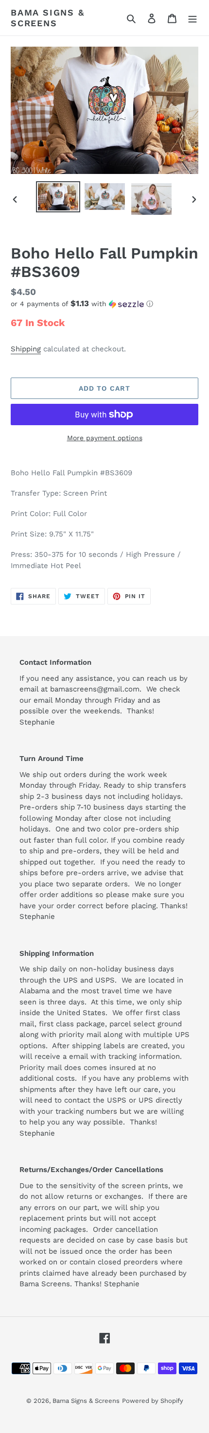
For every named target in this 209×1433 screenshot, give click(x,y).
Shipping (26, 349)
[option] (58, 197)
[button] (82, 304)
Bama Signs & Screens (48, 17)
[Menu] (192, 18)
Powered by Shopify (152, 1400)
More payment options (104, 438)
